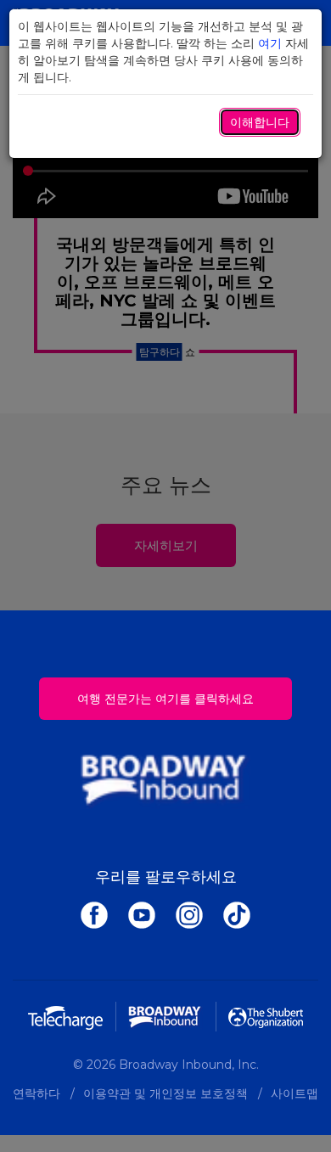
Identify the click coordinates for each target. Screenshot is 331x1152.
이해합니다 (259, 122)
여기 (270, 43)
